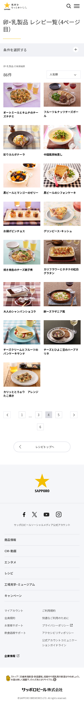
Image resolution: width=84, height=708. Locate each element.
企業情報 (9, 656)
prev (10, 414)
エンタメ (10, 562)
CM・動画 (10, 551)
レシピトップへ (44, 447)
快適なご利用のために (55, 618)
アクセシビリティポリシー (58, 633)
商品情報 (10, 540)
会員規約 (9, 618)
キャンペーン (13, 595)
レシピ (8, 573)
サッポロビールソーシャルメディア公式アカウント (42, 525)
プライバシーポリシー (55, 625)
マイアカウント (13, 611)
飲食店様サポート (15, 633)
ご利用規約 (49, 611)
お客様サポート (13, 625)
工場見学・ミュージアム (19, 584)
